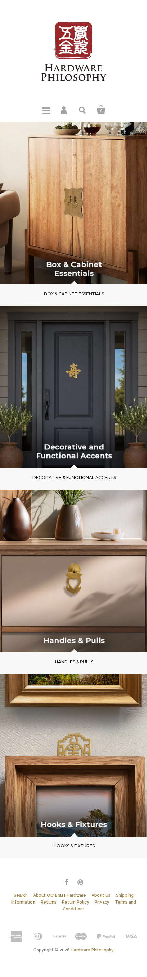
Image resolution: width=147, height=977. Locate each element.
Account (64, 110)
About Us (101, 895)
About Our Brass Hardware (59, 895)
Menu (46, 110)
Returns (48, 902)
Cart (101, 110)
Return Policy (75, 902)
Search (83, 110)
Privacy (102, 902)
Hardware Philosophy (92, 950)
